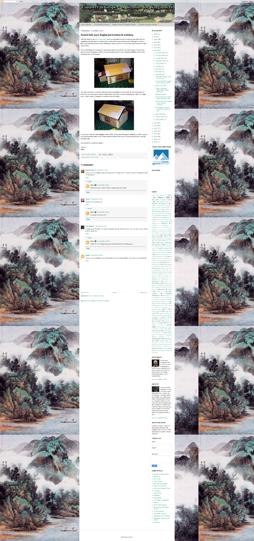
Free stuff (162, 252)
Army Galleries (86, 25)
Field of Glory (159, 246)
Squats (167, 321)
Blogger (130, 537)
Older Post (143, 292)
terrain (92, 157)
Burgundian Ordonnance (162, 215)
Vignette (161, 334)
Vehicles (154, 334)
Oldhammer (161, 289)
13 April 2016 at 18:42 (103, 241)
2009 (156, 139)
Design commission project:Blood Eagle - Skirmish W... (162, 89)
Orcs (170, 289)
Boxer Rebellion (157, 211)
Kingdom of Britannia (158, 272)
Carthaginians (165, 217)
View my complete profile (159, 379)
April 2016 (159, 74)
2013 (155, 128)
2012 (155, 131)
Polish (156, 299)
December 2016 (160, 52)
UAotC (169, 329)
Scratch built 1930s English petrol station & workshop (163, 103)
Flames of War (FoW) (160, 486)
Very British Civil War (160, 513)
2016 (155, 50)
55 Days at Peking (166, 200)
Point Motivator (168, 297)
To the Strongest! (160, 327)
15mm (170, 195)
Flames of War (163, 248)
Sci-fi (159, 311)
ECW (160, 241)
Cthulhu (157, 233)
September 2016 (161, 61)
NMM (153, 285)
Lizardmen (160, 274)
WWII (170, 348)
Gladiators (154, 262)
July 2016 (158, 66)
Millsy (92, 185)
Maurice (167, 276)
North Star (169, 285)
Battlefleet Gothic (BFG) (161, 474)
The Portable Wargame (160, 505)
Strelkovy (154, 322)
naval (167, 281)
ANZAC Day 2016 (160, 85)
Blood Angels (166, 207)
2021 (155, 37)
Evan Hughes (89, 226)
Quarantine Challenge (160, 303)
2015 (155, 123)
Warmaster (155, 342)
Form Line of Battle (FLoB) (162, 488)
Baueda (154, 207)
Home (114, 292)
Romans (170, 305)
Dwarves (161, 239)
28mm (87, 157)
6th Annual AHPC (101, 39)
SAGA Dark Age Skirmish (161, 500)
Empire (154, 243)
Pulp (170, 301)
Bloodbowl (157, 476)
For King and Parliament (163, 250)
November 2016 (160, 55)
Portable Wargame (166, 299)
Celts (161, 219)
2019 (155, 42)
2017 (155, 47)
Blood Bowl (155, 209)
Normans (160, 285)
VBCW (96, 157)
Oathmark (157, 287)
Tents (162, 325)
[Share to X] (108, 154)
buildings (169, 213)
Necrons (166, 283)
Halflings (169, 264)
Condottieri (165, 225)
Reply (87, 177)
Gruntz (162, 264)
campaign (155, 217)
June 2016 (159, 69)
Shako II (156, 502)
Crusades (169, 231)
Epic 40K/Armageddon (160, 483)
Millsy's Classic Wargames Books (124, 25)
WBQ (160, 344)
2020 (156, 39)
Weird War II (168, 344)
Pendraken (166, 295)
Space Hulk (167, 319)
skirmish (154, 315)
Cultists (164, 233)
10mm (162, 195)
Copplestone (155, 227)
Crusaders (162, 231)
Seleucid (162, 313)
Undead (157, 331)
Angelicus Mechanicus (159, 203)
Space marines (156, 321)
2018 (155, 45)
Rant (170, 303)
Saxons (153, 311)
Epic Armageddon (166, 243)
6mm (158, 202)
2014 (155, 125)
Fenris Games (168, 244)
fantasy (158, 245)
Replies (90, 181)
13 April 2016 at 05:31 (96, 199)
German (154, 260)
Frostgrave (168, 256)
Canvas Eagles (158, 481)
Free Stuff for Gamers (101, 25)
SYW (168, 322)
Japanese (157, 270)
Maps (159, 276)
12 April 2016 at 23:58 (101, 170)
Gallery (158, 258)
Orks (159, 291)
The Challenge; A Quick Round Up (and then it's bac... (163, 109)
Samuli (87, 255)
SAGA (164, 309)
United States (168, 331)
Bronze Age (155, 213)
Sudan (161, 323)
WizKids (166, 346)
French (169, 252)
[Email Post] (99, 154)
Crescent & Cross (157, 229)
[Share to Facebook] (110, 154)
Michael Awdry (90, 170)
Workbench (155, 348)
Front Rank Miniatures (157, 256)
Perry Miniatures (156, 297)
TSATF (162, 329)
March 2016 (159, 114)
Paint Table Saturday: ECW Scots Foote (163, 77)
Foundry (154, 252)
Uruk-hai (157, 332)
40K (153, 200)
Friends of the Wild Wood (162, 254)
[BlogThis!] (105, 154)
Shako (168, 313)
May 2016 (159, 71)
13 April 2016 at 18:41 (103, 185)
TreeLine (170, 327)
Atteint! (154, 205)
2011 (155, 134)
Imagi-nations (156, 268)
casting (154, 219)
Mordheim (155, 280)
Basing (168, 205)
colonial (164, 223)
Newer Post (84, 292)
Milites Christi (165, 278)
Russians (155, 309)
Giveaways (164, 260)
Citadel (154, 221)
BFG (159, 207)
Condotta (154, 225)
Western (158, 346)
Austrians (160, 205)
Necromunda (156, 283)
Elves (167, 240)
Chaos (167, 219)
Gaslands (166, 258)
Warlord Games (164, 341)
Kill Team (166, 270)
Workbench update (160, 94)
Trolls (156, 329)
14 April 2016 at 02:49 (96, 255)
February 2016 (160, 117)
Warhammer (156, 339)
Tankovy (154, 325)
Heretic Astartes (158, 266)
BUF (162, 213)
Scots (154, 313)
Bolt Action (165, 209)
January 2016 (160, 119)
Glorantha (162, 262)
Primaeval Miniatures (160, 301)
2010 (155, 136)
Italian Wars (168, 268)
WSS (164, 348)
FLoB (153, 250)
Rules (157, 307)
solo (160, 315)
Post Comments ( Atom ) (96, 296)
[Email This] (103, 154)
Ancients (167, 201)
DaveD (88, 199)
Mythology (166, 279)
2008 (156, 142)
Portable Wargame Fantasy (148, 25)
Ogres (165, 287)
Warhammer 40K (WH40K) (162, 516)
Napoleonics (156, 282)
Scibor (167, 311)
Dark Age (163, 235)
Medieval (154, 278)
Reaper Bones (160, 305)
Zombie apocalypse (160, 350)
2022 (156, 34)
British (168, 211)
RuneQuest (166, 307)
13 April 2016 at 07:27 (100, 226)
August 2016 (160, 63)
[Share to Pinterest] (112, 154)
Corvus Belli (165, 227)
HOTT (167, 266)
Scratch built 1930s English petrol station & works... (163, 82)
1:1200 (154, 195)
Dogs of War (156, 237)
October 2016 (160, 58)
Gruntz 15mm (157, 493)
